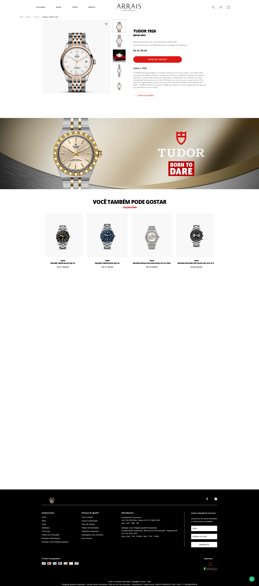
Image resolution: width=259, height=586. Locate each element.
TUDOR (36, 17)
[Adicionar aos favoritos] (106, 24)
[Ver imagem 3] (119, 55)
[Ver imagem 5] (119, 85)
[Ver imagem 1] (119, 26)
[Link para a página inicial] (21, 17)
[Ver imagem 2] (119, 41)
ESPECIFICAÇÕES (146, 95)
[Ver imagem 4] (119, 70)
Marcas (28, 17)
